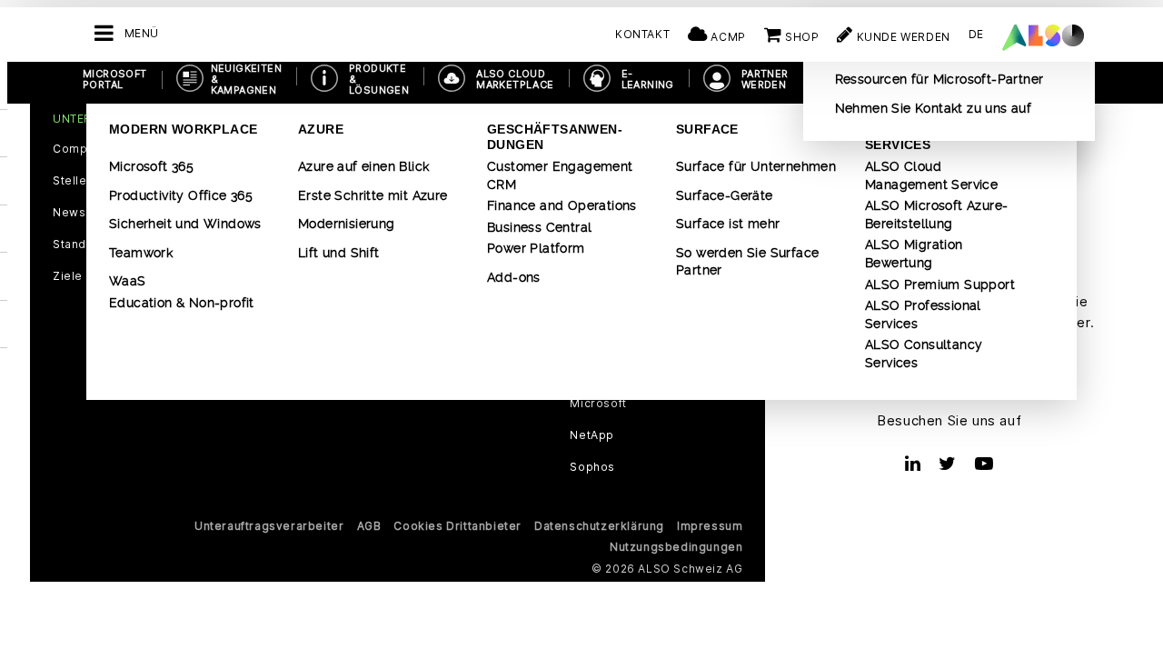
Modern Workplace (183, 129)
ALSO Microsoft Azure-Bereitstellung (936, 214)
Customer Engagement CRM (560, 175)
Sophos (592, 467)
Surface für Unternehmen (756, 166)
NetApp (592, 435)
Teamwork (141, 252)
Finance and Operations (562, 205)
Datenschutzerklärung (599, 526)
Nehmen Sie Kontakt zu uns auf (933, 108)
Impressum (709, 526)
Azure (320, 129)
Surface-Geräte (724, 195)
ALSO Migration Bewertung (914, 253)
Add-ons (514, 277)
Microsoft (598, 403)
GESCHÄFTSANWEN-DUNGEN (554, 137)
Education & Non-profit (181, 302)
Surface (707, 129)
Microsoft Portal (115, 79)
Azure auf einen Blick (363, 166)
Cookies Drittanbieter (457, 526)
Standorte (82, 244)
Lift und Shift (339, 252)
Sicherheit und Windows (185, 223)
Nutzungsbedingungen (676, 547)
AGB (369, 526)
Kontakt (642, 34)
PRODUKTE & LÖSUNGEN (379, 79)
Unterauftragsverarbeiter (268, 526)
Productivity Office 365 (181, 195)
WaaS (127, 281)
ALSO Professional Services (923, 314)
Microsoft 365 (151, 166)
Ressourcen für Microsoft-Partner (939, 79)
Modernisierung (346, 223)
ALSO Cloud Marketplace (514, 79)
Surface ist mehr (728, 223)
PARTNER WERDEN (765, 79)
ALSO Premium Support (940, 284)
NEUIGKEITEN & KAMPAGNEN (246, 79)
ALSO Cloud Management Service (931, 175)
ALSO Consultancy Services (923, 353)
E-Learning (647, 79)
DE (976, 34)
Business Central (539, 227)
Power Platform (536, 248)
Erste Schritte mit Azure (373, 195)
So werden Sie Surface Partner (747, 261)
